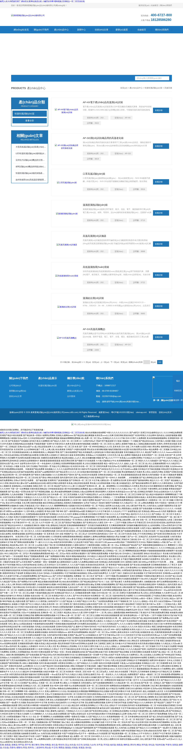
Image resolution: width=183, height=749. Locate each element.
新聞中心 (81, 30)
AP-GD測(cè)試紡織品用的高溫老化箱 (103, 138)
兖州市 (30, 747)
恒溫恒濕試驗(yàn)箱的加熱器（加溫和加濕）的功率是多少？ (31, 173)
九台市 (93, 745)
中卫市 (54, 747)
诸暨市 (19, 747)
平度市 (168, 745)
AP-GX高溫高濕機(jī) (94, 329)
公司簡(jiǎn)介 (15, 385)
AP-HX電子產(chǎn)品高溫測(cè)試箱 (103, 102)
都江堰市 (35, 745)
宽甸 (42, 745)
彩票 (2, 745)
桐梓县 (126, 745)
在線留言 (154, 5)
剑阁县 (48, 745)
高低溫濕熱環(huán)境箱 (96, 267)
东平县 (99, 745)
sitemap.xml (141, 412)
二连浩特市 (39, 747)
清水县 (88, 747)
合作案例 (71, 396)
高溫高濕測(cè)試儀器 (94, 236)
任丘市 (79, 745)
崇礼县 (151, 745)
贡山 (67, 745)
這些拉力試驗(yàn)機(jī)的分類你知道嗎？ (31, 160)
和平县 (21, 745)
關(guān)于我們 (41, 30)
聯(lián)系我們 (166, 5)
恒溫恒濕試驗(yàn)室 (153, 88)
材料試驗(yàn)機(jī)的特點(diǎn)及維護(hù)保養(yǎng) (31, 166)
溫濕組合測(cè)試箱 (93, 298)
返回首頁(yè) (144, 5)
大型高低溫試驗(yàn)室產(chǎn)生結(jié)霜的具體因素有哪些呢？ (31, 147)
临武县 (113, 745)
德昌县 (119, 745)
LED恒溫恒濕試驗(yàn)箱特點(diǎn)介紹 (31, 153)
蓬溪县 (68, 747)
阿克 (25, 747)
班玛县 (144, 745)
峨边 (139, 745)
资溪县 (81, 747)
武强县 (74, 747)
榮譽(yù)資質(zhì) (122, 30)
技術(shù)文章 (101, 30)
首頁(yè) (123, 88)
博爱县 (61, 747)
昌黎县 (14, 745)
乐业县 (6, 747)
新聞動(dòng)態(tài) (17, 391)
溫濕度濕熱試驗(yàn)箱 (95, 205)
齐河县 (106, 745)
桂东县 (73, 745)
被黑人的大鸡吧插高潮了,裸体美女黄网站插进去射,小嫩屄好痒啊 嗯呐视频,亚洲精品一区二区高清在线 (42, 1)
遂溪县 (7, 745)
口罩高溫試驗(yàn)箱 (94, 173)
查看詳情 (159, 110)
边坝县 (86, 745)
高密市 (12, 747)
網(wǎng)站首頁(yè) (21, 30)
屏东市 (133, 745)
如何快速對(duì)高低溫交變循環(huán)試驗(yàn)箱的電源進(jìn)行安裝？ (31, 180)
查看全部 (29, 120)
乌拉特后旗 (160, 745)
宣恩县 (175, 745)
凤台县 (48, 747)
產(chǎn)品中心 (61, 30)
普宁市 (28, 745)
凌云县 (54, 745)
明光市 (61, 745)
